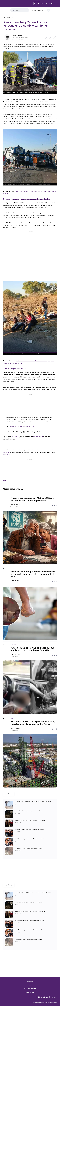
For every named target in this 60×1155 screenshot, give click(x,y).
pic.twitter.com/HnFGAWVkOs (24, 426)
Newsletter (6, 454)
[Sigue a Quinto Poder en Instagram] (44, 997)
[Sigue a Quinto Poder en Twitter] (41, 997)
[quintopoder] (43, 3)
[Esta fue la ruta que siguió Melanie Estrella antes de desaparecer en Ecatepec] (9, 814)
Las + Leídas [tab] (9, 794)
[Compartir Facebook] (46, 37)
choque (18, 483)
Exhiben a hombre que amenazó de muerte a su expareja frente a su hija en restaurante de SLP (33, 574)
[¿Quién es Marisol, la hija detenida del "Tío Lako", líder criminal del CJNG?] (9, 823)
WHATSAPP (15, 437)
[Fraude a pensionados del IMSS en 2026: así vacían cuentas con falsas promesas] (30, 537)
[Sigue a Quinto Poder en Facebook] (39, 997)
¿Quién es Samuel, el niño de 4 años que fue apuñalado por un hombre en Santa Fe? (32, 649)
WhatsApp (6, 452)
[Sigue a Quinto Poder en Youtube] (47, 997)
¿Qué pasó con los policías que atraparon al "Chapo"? (29, 848)
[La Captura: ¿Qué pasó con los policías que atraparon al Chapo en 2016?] (9, 851)
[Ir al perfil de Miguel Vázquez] (7, 37)
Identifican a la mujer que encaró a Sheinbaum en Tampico (30, 839)
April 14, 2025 (37, 432)
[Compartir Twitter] (50, 37)
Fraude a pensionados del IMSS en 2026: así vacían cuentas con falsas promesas (32, 499)
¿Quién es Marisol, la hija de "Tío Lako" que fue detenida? (30, 820)
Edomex (24, 483)
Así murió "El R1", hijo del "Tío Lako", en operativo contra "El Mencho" (33, 801)
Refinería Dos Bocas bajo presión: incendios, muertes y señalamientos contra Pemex (33, 722)
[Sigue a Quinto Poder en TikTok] (49, 997)
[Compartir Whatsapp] (54, 37)
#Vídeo (12, 426)
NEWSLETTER (38, 437)
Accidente (12, 483)
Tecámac (6, 483)
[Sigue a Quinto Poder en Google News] (53, 997)
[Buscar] (13, 10)
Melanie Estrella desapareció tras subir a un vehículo (29, 811)
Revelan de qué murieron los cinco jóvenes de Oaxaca (29, 829)
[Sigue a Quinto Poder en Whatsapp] (36, 997)
